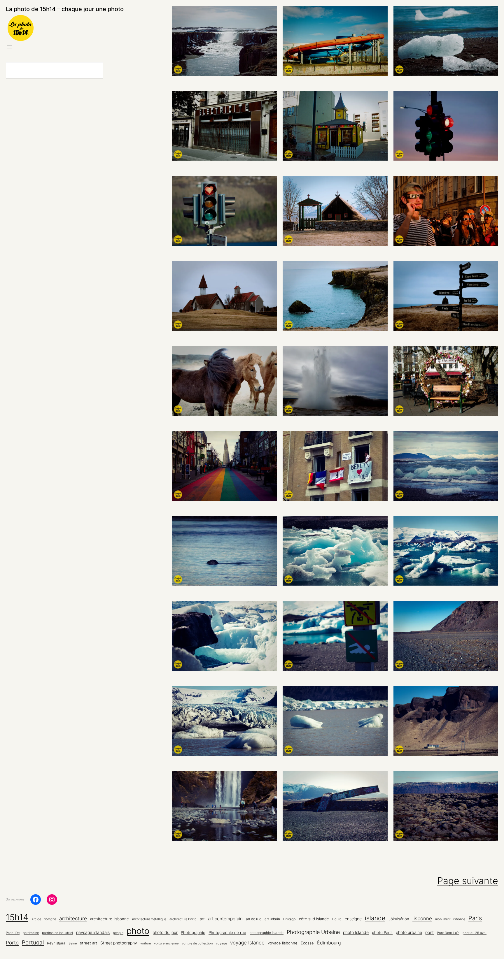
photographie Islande (266, 933)
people (118, 933)
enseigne (353, 918)
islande (375, 918)
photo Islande (356, 932)
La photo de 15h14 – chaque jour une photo (65, 9)
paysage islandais (93, 932)
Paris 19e (13, 933)
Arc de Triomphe (44, 919)
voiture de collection (197, 943)
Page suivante (467, 880)
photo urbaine (409, 932)
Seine (73, 943)
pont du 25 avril (475, 933)
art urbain (272, 919)
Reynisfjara (56, 943)
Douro (337, 919)
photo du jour (165, 932)
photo (138, 931)
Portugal (33, 942)
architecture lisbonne (109, 919)
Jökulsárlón (398, 919)
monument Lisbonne (450, 919)
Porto (12, 942)
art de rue (253, 919)
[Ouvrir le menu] (9, 46)
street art (88, 943)
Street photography (118, 943)
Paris (475, 918)
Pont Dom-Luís (448, 933)
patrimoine (31, 933)
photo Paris (382, 932)
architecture (73, 918)
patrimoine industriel (57, 933)
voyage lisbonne (283, 943)
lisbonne (422, 918)
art (202, 918)
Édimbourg (329, 943)
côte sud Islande (314, 919)
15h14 (17, 917)
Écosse (307, 943)
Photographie (193, 932)
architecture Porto (183, 919)
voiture (145, 943)
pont (429, 932)
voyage (221, 943)
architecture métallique (149, 919)
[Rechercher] (118, 70)
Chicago (289, 919)
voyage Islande (247, 943)
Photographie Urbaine (313, 932)
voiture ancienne (166, 943)
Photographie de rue (227, 932)
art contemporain (225, 918)
